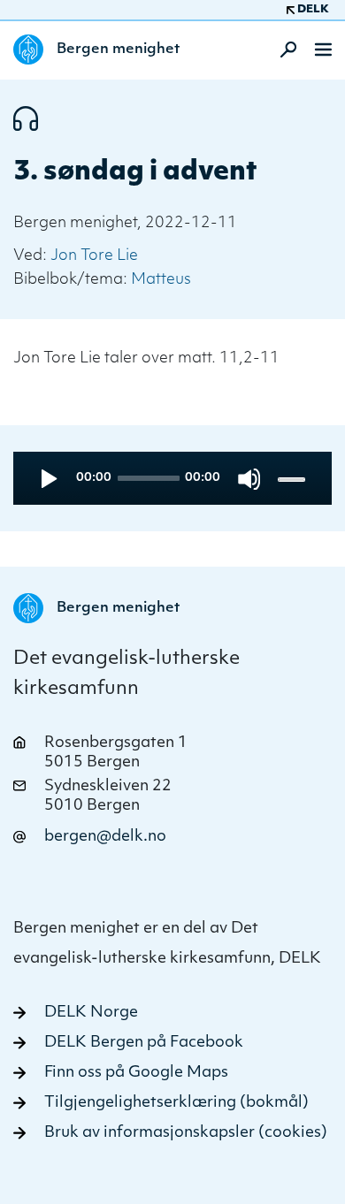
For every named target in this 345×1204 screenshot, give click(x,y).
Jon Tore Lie (94, 255)
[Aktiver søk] (283, 49)
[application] (172, 478)
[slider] (293, 479)
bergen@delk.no (105, 836)
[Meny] (323, 49)
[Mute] (249, 479)
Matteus (161, 279)
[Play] (47, 479)
